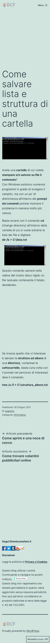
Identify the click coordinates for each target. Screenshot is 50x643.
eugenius (9, 411)
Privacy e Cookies (36, 561)
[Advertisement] (25, 38)
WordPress (32, 630)
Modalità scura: (36, 639)
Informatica (20, 414)
